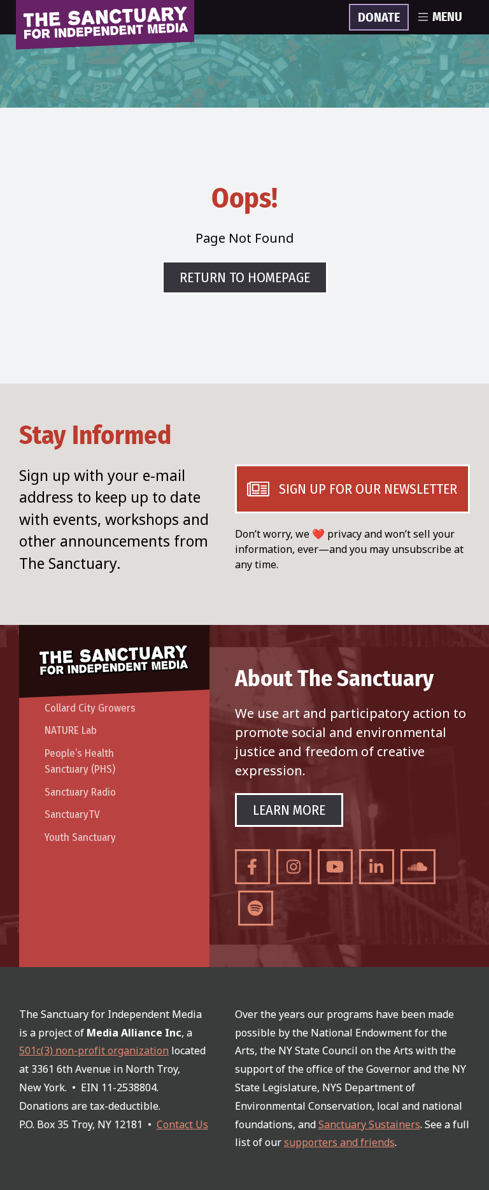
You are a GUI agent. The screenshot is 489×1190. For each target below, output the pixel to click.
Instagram (293, 866)
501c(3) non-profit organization (94, 1050)
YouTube (335, 866)
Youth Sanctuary (80, 837)
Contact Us (182, 1124)
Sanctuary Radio (80, 792)
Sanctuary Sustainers (369, 1124)
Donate (379, 17)
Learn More (289, 810)
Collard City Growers (90, 708)
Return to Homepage (245, 277)
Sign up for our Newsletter (368, 489)
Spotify (255, 908)
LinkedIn (376, 866)
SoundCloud (418, 866)
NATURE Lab (71, 730)
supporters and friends (339, 1142)
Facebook (252, 866)
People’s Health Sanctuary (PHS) (80, 762)
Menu (447, 17)
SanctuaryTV (72, 814)
